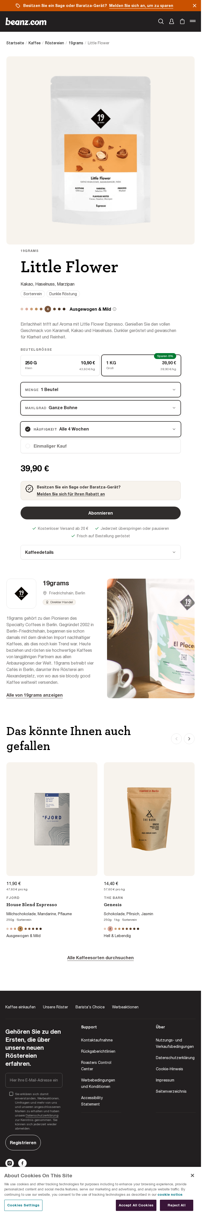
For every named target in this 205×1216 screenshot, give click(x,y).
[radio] (101, 446)
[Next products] (189, 738)
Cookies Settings (23, 1205)
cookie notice (169, 1194)
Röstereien (54, 43)
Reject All (176, 1205)
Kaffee (35, 43)
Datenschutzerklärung (42, 1115)
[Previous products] (176, 738)
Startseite (15, 43)
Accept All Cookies (136, 1205)
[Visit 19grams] (21, 594)
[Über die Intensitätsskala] (114, 309)
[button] (171, 21)
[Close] (192, 1175)
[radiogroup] (101, 365)
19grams (76, 43)
